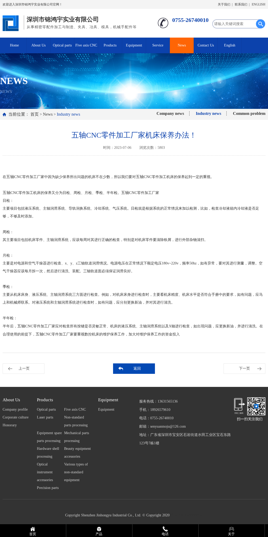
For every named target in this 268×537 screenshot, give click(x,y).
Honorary (10, 425)
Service (157, 45)
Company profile (15, 409)
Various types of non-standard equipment (76, 472)
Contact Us (206, 45)
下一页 (244, 368)
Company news (170, 113)
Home (14, 45)
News (182, 45)
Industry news (68, 114)
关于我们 (224, 4)
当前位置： (18, 114)
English (229, 45)
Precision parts (48, 488)
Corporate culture (16, 417)
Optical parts (62, 45)
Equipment (134, 45)
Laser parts (45, 417)
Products (110, 45)
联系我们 (241, 4)
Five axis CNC (86, 45)
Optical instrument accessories (45, 472)
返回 (137, 368)
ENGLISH (258, 4)
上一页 (24, 368)
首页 (34, 114)
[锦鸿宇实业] (12, 22)
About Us (38, 45)
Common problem (249, 113)
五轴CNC (14, 177)
